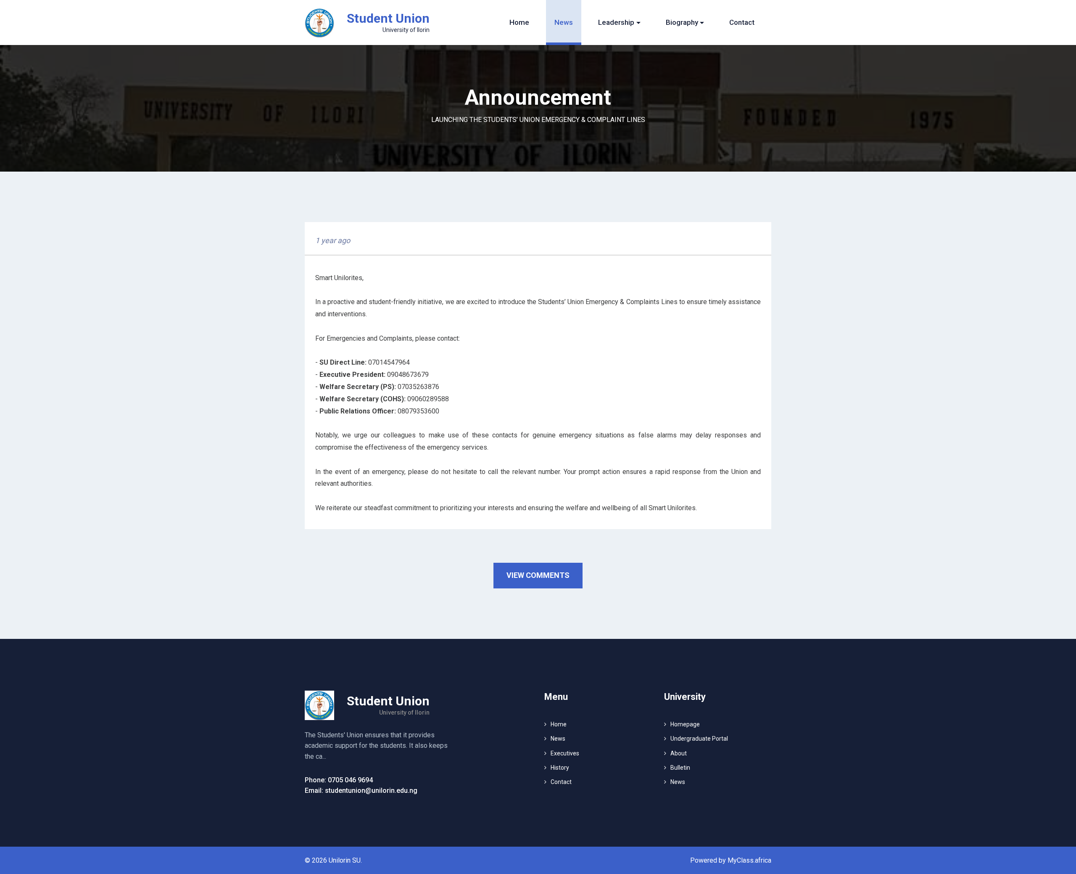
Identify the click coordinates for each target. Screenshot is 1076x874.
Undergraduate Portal (699, 738)
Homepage (685, 724)
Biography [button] (682, 22)
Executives (565, 753)
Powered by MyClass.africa (730, 860)
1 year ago (332, 240)
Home (519, 22)
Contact (741, 22)
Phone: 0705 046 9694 (339, 780)
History (560, 767)
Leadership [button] (616, 22)
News (563, 22)
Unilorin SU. (345, 860)
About (678, 753)
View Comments (538, 575)
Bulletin (680, 767)
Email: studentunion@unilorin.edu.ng (361, 791)
